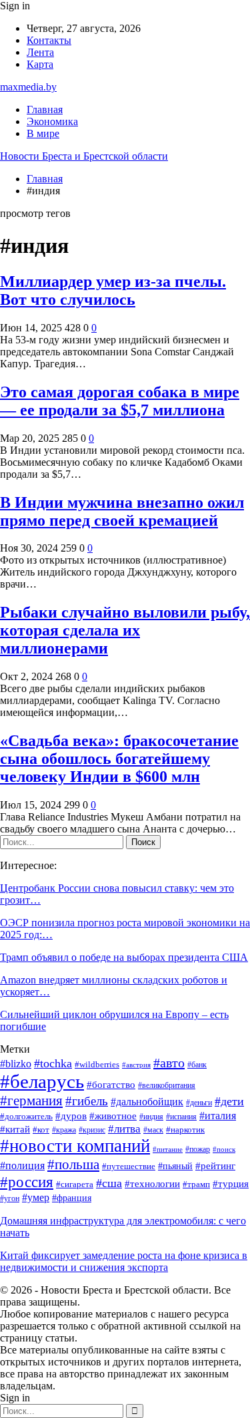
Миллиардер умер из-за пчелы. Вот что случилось (113, 290)
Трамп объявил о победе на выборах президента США (124, 957)
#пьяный (175, 1166)
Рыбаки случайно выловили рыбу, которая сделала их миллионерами (125, 630)
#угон (9, 1198)
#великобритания (166, 1085)
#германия (31, 1101)
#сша (109, 1183)
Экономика (52, 121)
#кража (64, 1130)
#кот (41, 1130)
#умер (35, 1197)
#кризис (92, 1130)
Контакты (49, 40)
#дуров (71, 1116)
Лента (40, 52)
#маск (153, 1130)
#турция (231, 1183)
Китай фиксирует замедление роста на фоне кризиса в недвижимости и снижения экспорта (123, 1261)
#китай (15, 1129)
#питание (168, 1149)
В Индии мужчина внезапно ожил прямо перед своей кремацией (122, 511)
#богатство (111, 1084)
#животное (113, 1116)
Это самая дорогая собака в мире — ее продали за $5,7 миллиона (119, 401)
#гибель (86, 1101)
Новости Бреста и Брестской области (84, 156)
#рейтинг (215, 1165)
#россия (26, 1181)
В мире (43, 133)
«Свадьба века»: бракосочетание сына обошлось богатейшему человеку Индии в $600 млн (119, 758)
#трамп (196, 1184)
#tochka (53, 1063)
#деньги (199, 1103)
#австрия (136, 1065)
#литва (124, 1129)
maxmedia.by (28, 86)
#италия (217, 1115)
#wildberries (97, 1064)
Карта (40, 64)
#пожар (197, 1149)
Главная (45, 109)
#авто (169, 1062)
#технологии (152, 1183)
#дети (229, 1101)
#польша (73, 1164)
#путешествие (128, 1166)
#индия (151, 1117)
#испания (181, 1117)
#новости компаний (75, 1146)
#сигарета (74, 1184)
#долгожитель (26, 1116)
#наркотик (185, 1130)
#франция (71, 1198)
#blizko (15, 1063)
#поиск (224, 1149)
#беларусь (42, 1081)
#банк (197, 1065)
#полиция (22, 1165)
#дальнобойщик (147, 1101)
